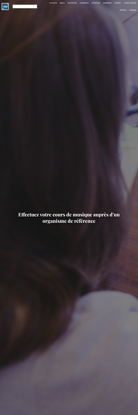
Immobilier (107, 3)
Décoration (72, 3)
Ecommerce (84, 3)
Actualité (53, 3)
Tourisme (132, 10)
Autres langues (130, 3)
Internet (117, 3)
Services (123, 10)
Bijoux (62, 3)
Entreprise (96, 3)
